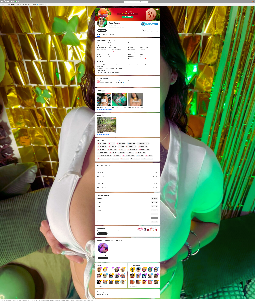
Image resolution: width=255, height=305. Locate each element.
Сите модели (4, 4)
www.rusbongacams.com (17, 300)
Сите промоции (26, 4)
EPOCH (31, 300)
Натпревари (33, 4)
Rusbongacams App (43, 4)
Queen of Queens (123, 80)
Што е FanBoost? (154, 26)
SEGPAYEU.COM (35, 300)
